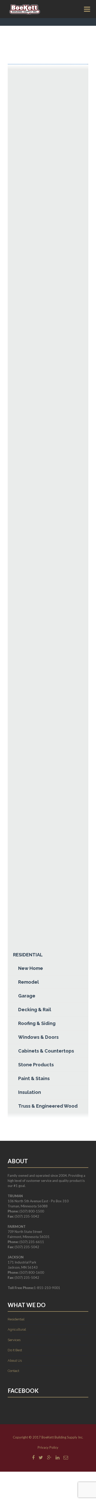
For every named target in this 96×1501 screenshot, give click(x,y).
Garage (26, 995)
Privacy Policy (48, 1447)
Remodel (28, 982)
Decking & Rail (34, 1009)
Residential (16, 1319)
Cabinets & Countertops (46, 1051)
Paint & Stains (34, 1078)
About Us (15, 1360)
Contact (13, 1371)
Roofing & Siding (37, 1023)
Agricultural (17, 1329)
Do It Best (15, 1350)
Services (14, 1340)
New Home (30, 968)
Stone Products (36, 1064)
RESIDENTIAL (28, 954)
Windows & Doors (38, 1037)
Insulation (29, 1092)
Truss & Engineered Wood (48, 1106)
